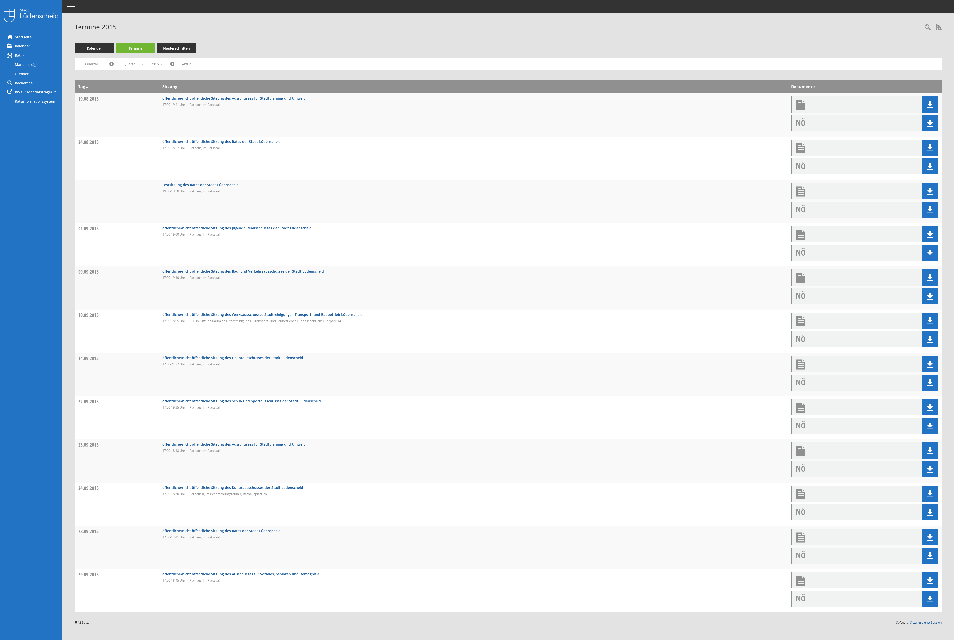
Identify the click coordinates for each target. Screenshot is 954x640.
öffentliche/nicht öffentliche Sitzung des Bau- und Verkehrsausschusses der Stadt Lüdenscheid (243, 271)
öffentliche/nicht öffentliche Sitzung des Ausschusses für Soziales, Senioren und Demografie (240, 574)
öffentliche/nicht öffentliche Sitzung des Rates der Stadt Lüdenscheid (221, 141)
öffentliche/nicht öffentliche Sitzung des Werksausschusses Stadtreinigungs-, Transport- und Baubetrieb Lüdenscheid (262, 314)
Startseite (23, 37)
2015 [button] (155, 64)
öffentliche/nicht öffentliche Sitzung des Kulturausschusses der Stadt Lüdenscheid (232, 487)
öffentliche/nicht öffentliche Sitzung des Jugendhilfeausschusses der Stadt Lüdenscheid (237, 228)
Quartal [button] (92, 64)
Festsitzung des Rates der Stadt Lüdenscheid (200, 184)
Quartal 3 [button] (132, 64)
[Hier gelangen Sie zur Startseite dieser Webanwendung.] (31, 15)
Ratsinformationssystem (35, 101)
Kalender (22, 46)
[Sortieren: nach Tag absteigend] (87, 86)
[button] (31, 55)
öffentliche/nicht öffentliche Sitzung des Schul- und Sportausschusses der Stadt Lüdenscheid (241, 401)
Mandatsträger (27, 64)
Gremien (22, 73)
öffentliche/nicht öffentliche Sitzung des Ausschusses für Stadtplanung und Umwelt (233, 98)
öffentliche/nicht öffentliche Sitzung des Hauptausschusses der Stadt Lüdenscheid (232, 357)
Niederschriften (176, 48)
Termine (135, 48)
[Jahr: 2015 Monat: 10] (172, 64)
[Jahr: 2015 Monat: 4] (111, 64)
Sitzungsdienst (926, 622)
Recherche (24, 83)
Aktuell (187, 64)
